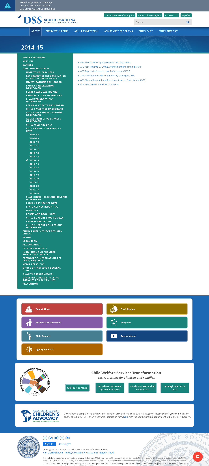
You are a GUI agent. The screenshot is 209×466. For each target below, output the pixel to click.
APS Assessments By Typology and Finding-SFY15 (105, 62)
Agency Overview (34, 57)
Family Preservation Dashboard (40, 87)
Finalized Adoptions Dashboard (40, 100)
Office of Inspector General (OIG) (42, 269)
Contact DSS (171, 15)
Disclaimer (92, 452)
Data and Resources (36, 68)
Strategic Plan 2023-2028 (175, 388)
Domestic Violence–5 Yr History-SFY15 (99, 84)
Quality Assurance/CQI (38, 274)
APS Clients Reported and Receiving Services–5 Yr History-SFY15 (113, 80)
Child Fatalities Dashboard (44, 108)
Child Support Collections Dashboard (44, 226)
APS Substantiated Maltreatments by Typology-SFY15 (107, 75)
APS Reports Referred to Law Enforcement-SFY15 (105, 71)
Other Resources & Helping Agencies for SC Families (41, 279)
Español (186, 15)
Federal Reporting (38, 221)
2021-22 (34, 185)
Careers (28, 64)
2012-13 (34, 152)
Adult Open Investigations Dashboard (44, 113)
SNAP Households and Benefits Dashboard (47, 198)
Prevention (30, 283)
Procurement (32, 244)
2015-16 (34, 163)
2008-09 (34, 138)
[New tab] (45, 438)
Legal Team (30, 240)
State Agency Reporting (42, 206)
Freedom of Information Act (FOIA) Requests (42, 259)
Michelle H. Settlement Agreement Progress (110, 388)
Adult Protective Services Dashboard (43, 120)
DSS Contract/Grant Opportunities (37, 8)
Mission (28, 61)
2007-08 (34, 134)
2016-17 (34, 167)
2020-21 (34, 182)
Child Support (168, 31)
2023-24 (34, 193)
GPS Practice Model (77, 387)
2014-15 (34, 160)
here (125, 416)
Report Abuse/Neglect (149, 15)
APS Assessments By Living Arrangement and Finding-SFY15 (111, 66)
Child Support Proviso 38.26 (45, 217)
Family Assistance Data (41, 203)
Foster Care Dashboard (42, 91)
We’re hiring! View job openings (36, 2)
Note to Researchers (40, 72)
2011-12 (34, 149)
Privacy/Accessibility (75, 452)
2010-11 (34, 145)
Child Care (146, 31)
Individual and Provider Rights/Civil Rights (39, 253)
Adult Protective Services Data (43, 129)
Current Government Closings (35, 5)
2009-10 (34, 141)
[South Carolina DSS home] (47, 18)
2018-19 (34, 174)
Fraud (27, 237)
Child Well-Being (57, 31)
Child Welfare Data (39, 124)
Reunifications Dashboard (44, 95)
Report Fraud (107, 452)
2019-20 (34, 178)
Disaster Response (35, 248)
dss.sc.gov (64, 444)
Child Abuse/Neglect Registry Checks (42, 232)
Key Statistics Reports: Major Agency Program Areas (46, 77)
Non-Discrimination (53, 452)
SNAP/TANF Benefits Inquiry (119, 15)
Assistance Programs (118, 31)
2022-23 (34, 189)
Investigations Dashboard (44, 82)
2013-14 (34, 156)
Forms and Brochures (41, 214)
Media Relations (34, 264)
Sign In (49, 444)
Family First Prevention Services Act (142, 388)
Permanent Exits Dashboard (45, 105)
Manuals (32, 210)
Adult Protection (86, 31)
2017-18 (34, 171)
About (35, 31)
